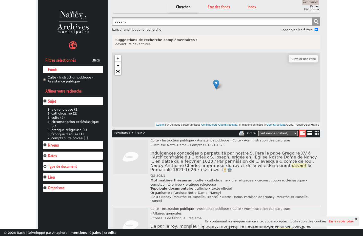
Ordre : (252, 133)
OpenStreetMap (275, 124)
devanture (123, 44)
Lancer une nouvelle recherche (136, 29)
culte (199, 180)
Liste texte (309, 134)
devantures (142, 44)
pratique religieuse (201, 184)
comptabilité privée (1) (69, 138)
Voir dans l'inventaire (224, 170)
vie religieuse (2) (65, 109)
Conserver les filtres (297, 30)
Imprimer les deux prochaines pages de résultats (242, 133)
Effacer (96, 60)
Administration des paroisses (267, 140)
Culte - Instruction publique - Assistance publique (70, 79)
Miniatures (316, 133)
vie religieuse (242, 180)
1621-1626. (216, 145)
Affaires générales (167, 213)
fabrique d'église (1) (67, 134)
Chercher (183, 7)
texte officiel (222, 188)
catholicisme (217, 180)
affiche (202, 188)
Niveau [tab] (53, 145)
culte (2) (58, 117)
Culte (236, 140)
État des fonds (219, 7)
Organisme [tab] (56, 188)
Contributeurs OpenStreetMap (219, 124)
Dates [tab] (52, 155)
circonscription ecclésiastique (281, 180)
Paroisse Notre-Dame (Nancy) (197, 193)
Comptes (197, 145)
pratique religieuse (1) (69, 130)
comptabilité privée (166, 184)
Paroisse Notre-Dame (170, 145)
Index (251, 7)
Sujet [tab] (52, 101)
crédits (110, 233)
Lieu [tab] (51, 177)
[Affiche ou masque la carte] (73, 46)
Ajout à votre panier (229, 170)
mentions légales (85, 233)
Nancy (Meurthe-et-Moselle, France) (189, 197)
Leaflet (160, 124)
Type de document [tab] (62, 166)
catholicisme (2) (64, 113)
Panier (314, 6)
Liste (302, 133)
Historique (311, 9)
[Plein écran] (118, 71)
